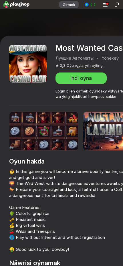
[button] (90, 4)
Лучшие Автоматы (74, 58)
